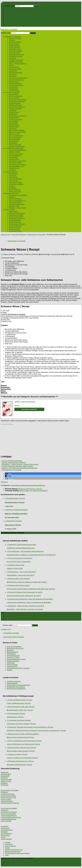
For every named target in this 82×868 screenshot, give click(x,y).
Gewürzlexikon (14, 112)
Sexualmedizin (14, 159)
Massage (12, 197)
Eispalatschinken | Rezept (14, 502)
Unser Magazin (10, 17)
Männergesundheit (15, 72)
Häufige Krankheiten (16, 60)
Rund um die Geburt (16, 217)
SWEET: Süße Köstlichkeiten (25, 401)
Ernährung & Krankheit (17, 101)
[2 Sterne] (11, 254)
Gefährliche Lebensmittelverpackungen (21, 548)
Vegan (3, 837)
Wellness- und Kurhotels (17, 208)
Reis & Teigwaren (15, 137)
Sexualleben (13, 157)
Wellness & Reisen (11, 22)
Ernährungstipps (14, 103)
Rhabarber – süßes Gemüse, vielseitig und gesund (25, 609)
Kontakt (7, 842)
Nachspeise (5, 387)
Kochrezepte (13, 123)
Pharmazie (12, 76)
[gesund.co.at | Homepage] (6, 2)
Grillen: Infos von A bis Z (17, 116)
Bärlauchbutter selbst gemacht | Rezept (21, 751)
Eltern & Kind (9, 24)
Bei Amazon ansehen (29, 409)
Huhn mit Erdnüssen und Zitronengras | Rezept (23, 744)
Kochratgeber (13, 121)
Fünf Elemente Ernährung (10, 803)
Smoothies (4, 826)
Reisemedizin (14, 81)
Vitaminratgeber (6, 839)
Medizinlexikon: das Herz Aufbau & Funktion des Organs (27, 582)
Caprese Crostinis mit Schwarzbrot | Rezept (22, 758)
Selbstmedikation (15, 83)
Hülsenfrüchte (14, 117)
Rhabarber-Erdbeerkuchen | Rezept (19, 764)
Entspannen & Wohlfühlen (18, 195)
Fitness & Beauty (11, 20)
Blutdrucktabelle (14, 47)
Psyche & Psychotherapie (18, 78)
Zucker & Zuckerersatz (17, 146)
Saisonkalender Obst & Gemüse (18, 668)
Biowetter (10, 650)
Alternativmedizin (15, 42)
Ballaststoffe (5, 776)
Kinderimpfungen (15, 222)
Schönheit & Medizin (16, 184)
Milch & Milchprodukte (16, 130)
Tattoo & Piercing (15, 191)
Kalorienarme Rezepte (9, 812)
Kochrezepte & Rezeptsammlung (18, 685)
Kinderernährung (15, 220)
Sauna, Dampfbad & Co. (17, 200)
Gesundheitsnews (13, 655)
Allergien (12, 40)
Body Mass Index (15, 49)
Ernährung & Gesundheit (17, 99)
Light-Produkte (6, 821)
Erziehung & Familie (16, 215)
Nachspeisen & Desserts (36, 234)
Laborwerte (13, 71)
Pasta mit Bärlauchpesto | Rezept (18, 703)
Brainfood (4, 778)
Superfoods (13, 143)
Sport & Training (14, 190)
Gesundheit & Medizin (12, 11)
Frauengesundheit (15, 51)
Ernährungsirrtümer (7, 794)
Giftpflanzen (13, 114)
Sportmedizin (13, 87)
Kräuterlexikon (14, 126)
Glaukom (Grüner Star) (15, 568)
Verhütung (12, 170)
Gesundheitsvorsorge (16, 54)
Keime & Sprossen (15, 119)
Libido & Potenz (14, 152)
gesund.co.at (5, 234)
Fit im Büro (12, 175)
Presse (7, 848)
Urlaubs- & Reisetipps (16, 204)
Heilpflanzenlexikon (16, 62)
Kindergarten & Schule (17, 224)
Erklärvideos (11, 654)
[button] (8, 474)
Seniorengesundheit (16, 85)
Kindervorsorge (14, 229)
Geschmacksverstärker (9, 808)
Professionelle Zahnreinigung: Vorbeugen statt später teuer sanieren (31, 589)
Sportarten (12, 188)
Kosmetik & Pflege (15, 182)
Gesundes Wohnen (15, 56)
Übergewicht (5, 835)
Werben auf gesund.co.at (13, 849)
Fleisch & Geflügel (15, 108)
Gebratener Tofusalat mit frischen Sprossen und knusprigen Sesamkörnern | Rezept (36, 730)
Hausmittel (12, 58)
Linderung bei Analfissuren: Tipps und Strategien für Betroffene (29, 602)
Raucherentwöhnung (16, 80)
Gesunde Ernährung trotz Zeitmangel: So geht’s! (24, 596)
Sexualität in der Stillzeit (17, 164)
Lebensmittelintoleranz (9, 815)
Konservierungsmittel (8, 814)
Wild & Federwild (15, 145)
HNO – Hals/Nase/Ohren (17, 63)
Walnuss (4, 393)
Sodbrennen (5, 828)
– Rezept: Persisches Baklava (11, 461)
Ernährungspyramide (8, 796)
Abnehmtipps (13, 94)
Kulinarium (12, 128)
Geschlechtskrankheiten (17, 150)
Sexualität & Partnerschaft (14, 18)
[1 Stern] (4, 254)
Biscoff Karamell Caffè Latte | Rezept (20, 710)
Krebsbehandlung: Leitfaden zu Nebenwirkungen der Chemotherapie (31, 555)
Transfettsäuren (6, 833)
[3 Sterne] (19, 254)
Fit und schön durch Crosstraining (19, 561)
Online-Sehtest (12, 664)
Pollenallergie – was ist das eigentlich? (20, 575)
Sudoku (9, 670)
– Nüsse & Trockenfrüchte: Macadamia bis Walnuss (19, 468)
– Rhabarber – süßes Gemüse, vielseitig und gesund (19, 464)
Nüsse (3, 391)
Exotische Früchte (15, 105)
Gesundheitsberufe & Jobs (16, 659)
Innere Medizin (14, 67)
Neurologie (13, 74)
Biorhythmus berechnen (15, 648)
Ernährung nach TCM (8, 797)
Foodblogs (12, 110)
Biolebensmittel (6, 779)
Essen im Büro (6, 799)
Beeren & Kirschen (15, 96)
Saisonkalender (14, 139)
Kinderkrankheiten (15, 226)
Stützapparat (13, 89)
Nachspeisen (6, 389)
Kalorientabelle (12, 683)
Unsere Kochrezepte (12, 15)
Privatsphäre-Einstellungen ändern (17, 853)
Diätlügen (4, 783)
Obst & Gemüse (14, 134)
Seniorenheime (12, 666)
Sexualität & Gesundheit (17, 161)
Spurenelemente (7, 830)
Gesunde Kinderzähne (17, 213)
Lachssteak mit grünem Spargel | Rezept (21, 724)
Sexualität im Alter (15, 163)
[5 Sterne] (34, 254)
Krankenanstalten (13, 661)
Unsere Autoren (10, 846)
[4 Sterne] (26, 254)
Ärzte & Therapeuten (14, 646)
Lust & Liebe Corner (16, 154)
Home (7, 9)
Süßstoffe (4, 832)
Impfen (11, 65)
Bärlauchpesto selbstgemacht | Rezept (20, 737)
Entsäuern (4, 792)
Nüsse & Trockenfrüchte (17, 132)
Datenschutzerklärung (12, 851)
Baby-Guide (13, 211)
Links (7, 855)
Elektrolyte (4, 785)
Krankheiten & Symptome (16, 687)
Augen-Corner (14, 44)
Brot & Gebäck (14, 98)
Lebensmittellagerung (8, 819)
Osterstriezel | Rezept (13, 525)
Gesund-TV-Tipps (13, 657)
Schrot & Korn (14, 141)
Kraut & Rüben (14, 125)
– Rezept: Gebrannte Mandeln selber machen (17, 466)
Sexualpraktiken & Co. (17, 166)
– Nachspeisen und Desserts (11, 470)
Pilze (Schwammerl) (16, 135)
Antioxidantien (6, 774)
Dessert (4, 385)
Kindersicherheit (14, 227)
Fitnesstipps (13, 177)
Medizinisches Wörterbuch (16, 688)
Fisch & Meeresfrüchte (17, 107)
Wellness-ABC (14, 206)
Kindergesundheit (15, 69)
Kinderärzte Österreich (17, 218)
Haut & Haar (13, 181)
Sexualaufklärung (15, 155)
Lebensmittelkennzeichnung (11, 817)
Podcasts (8, 26)
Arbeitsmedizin (14, 45)
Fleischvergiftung (7, 801)
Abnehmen (5, 772)
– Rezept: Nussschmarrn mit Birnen (13, 462)
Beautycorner (13, 173)
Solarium (12, 186)
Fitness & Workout (15, 179)
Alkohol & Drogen (15, 38)
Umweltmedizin (14, 90)
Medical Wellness (15, 199)
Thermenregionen (15, 202)
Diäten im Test (6, 781)
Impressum (9, 844)
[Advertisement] (41, 439)
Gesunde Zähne (14, 53)
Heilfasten (4, 810)
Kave (5, 312)
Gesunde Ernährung (12, 13)
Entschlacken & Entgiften (10, 790)
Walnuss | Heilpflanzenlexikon (16, 514)
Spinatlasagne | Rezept (15, 717)
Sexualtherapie (14, 168)
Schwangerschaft (15, 231)
